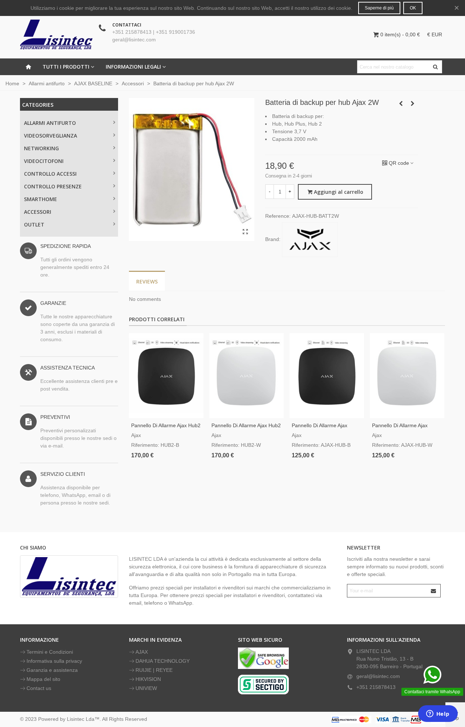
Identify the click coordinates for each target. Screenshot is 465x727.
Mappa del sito (43, 679)
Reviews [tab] (147, 281)
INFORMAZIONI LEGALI (133, 66)
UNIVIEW (146, 688)
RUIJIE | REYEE (154, 670)
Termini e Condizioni (50, 652)
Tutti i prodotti (66, 66)
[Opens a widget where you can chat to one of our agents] (438, 714)
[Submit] (433, 590)
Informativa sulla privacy (54, 661)
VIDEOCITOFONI (44, 161)
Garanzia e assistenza (52, 670)
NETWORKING (41, 148)
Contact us (39, 688)
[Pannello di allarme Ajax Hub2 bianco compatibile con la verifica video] (246, 375)
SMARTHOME (40, 199)
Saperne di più (379, 8)
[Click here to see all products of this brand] (310, 239)
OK (413, 8)
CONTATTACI (126, 25)
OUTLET (34, 224)
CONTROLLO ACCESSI (50, 173)
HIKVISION (148, 679)
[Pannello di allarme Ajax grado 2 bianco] (407, 375)
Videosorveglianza (50, 135)
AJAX (142, 652)
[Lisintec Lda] (56, 34)
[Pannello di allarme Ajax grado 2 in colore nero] (327, 375)
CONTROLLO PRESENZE (53, 186)
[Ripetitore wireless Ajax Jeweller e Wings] (412, 103)
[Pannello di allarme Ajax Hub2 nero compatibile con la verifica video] (166, 375)
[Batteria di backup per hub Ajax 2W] (245, 231)
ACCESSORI (37, 211)
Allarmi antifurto (50, 122)
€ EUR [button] (434, 34)
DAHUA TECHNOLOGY (163, 661)
